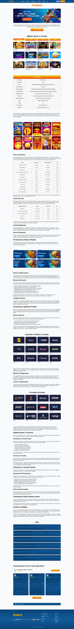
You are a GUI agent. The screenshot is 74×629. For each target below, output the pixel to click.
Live (30, 39)
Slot (54, 39)
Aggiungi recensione (55, 570)
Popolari (18, 39)
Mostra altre (37, 597)
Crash (42, 39)
